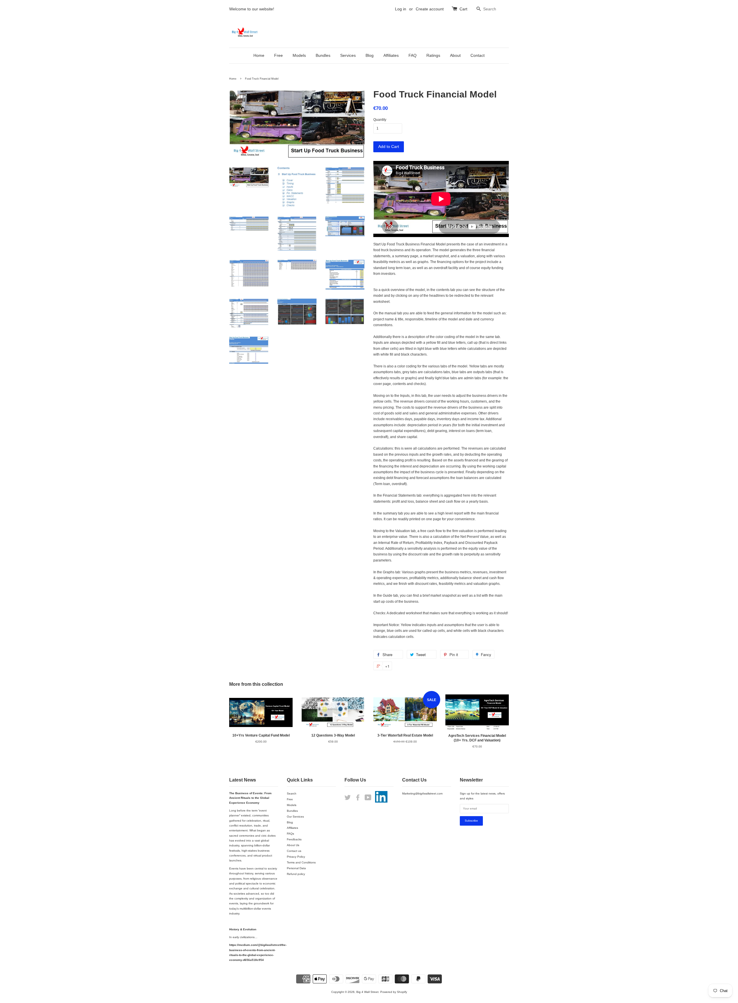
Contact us (294, 850)
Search (291, 793)
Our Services (295, 816)
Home (258, 55)
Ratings (433, 55)
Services (348, 55)
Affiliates (391, 55)
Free (278, 55)
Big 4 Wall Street (367, 991)
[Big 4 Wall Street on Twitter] (347, 799)
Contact (477, 55)
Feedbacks (294, 839)
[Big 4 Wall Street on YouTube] (368, 799)
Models (299, 55)
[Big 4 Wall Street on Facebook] (358, 799)
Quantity (379, 120)
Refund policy (296, 874)
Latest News (242, 779)
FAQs (290, 833)
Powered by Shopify (393, 991)
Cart (463, 9)
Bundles (323, 55)
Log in (400, 9)
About (455, 55)
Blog (370, 55)
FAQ (412, 55)
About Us (293, 845)
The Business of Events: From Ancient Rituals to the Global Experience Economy (250, 798)
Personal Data (296, 868)
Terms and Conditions (301, 862)
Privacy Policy (296, 856)
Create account (430, 9)
